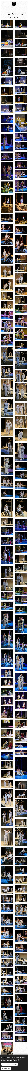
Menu (25, 2)
